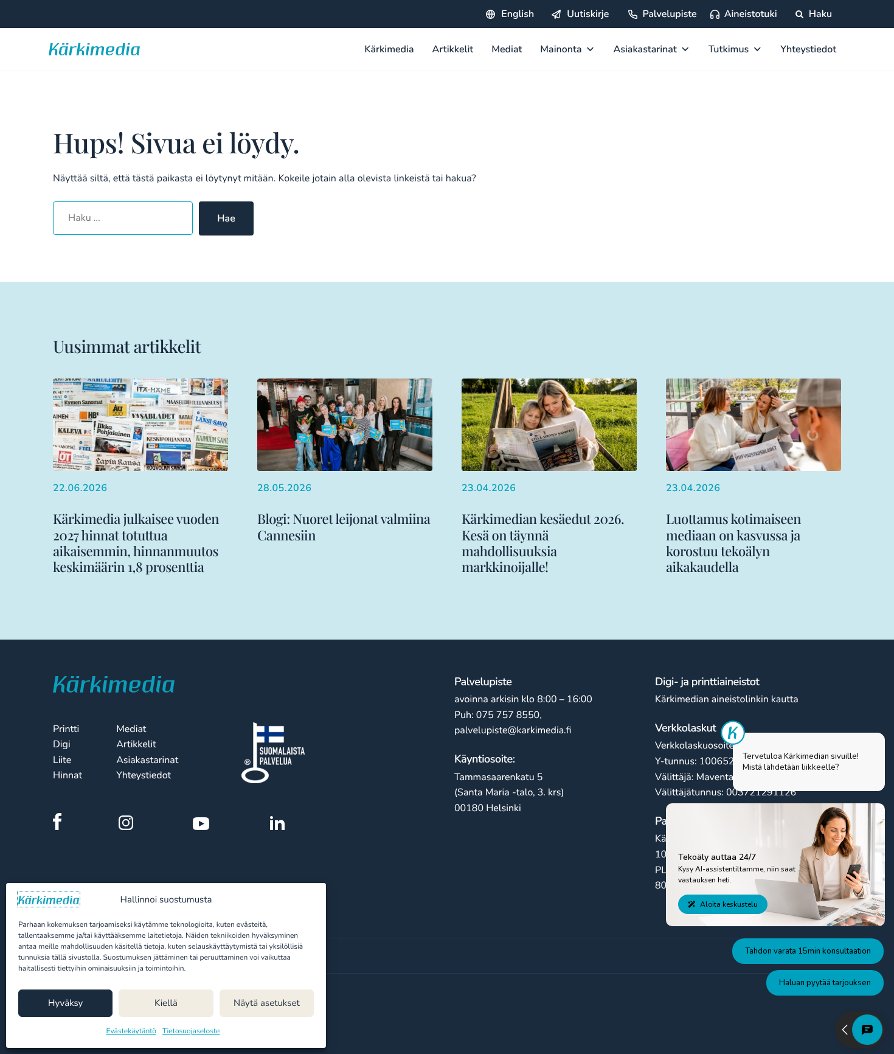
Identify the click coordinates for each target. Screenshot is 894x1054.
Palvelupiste (669, 14)
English (517, 14)
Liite (62, 760)
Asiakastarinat (645, 49)
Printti (66, 729)
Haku (819, 14)
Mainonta (560, 49)
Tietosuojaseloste (191, 1031)
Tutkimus (729, 49)
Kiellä (166, 1003)
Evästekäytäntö (131, 1031)
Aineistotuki (750, 14)
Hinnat (67, 775)
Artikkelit (453, 49)
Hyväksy (65, 1003)
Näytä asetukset (267, 1003)
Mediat (506, 49)
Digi (62, 744)
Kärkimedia (389, 49)
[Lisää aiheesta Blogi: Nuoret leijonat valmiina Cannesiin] (344, 461)
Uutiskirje (588, 14)
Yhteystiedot (808, 49)
